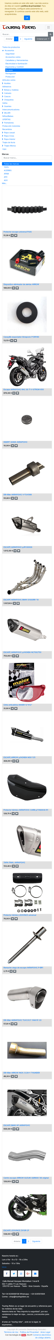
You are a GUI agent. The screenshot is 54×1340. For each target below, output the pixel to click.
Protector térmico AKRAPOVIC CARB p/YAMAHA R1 (26, 810)
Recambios (7, 129)
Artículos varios (8, 80)
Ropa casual (9, 132)
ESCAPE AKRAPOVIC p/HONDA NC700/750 (22, 652)
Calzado (7, 93)
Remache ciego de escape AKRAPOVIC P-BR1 (23, 967)
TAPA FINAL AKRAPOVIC (14, 862)
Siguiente (28, 39)
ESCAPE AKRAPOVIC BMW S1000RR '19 (21, 600)
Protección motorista (11, 126)
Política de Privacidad (29, 1332)
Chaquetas (9, 100)
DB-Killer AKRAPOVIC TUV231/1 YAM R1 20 (22, 1020)
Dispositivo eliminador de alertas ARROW (21, 284)
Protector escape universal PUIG (18, 232)
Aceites (7, 83)
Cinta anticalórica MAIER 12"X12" (18, 705)
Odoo (23, 1335)
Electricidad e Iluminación (16, 63)
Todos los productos (11, 47)
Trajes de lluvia (8, 142)
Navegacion (11, 73)
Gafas (4, 103)
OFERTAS (6, 119)
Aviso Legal (45, 1332)
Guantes (7, 106)
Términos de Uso (11, 1332)
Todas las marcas (11, 164)
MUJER (7, 113)
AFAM (6, 174)
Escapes (9, 70)
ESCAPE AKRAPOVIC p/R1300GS (18, 547)
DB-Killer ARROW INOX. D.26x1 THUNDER (22, 1073)
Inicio (4, 1267)
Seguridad (10, 54)
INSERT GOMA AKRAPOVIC (15, 442)
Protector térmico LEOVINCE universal (20, 915)
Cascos (7, 96)
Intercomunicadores (10, 109)
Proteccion (10, 77)
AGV (6, 180)
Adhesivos (6, 86)
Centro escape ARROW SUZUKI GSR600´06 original (26, 1178)
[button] (43, 39)
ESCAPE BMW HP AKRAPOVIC (17, 1125)
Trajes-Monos (10, 146)
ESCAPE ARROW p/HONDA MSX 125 (19, 757)
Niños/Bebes (7, 116)
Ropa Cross (9, 136)
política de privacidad (31, 6)
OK (27, 18)
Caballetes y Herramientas (17, 60)
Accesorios (9, 50)
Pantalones (9, 123)
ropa (4, 149)
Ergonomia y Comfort (15, 67)
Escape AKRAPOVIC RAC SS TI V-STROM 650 (24, 389)
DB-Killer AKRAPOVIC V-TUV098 (18, 494)
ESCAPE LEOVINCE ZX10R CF (16, 1230)
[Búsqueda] (50, 34)
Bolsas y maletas (11, 90)
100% (6, 167)
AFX (5, 177)
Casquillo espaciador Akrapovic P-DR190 (21, 337)
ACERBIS (8, 170)
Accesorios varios (13, 57)
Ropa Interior (9, 139)
